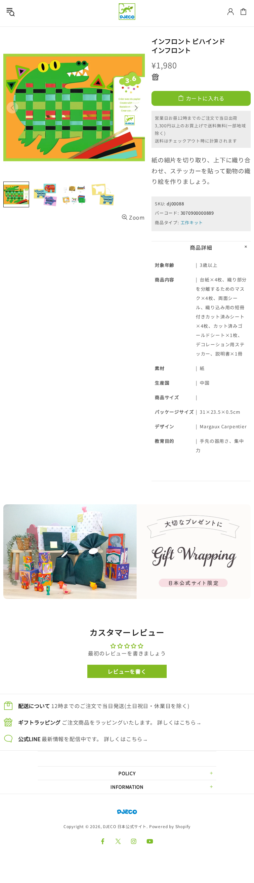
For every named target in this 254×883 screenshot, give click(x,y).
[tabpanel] (127, 551)
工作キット (192, 222)
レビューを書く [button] (127, 671)
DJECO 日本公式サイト (127, 11)
